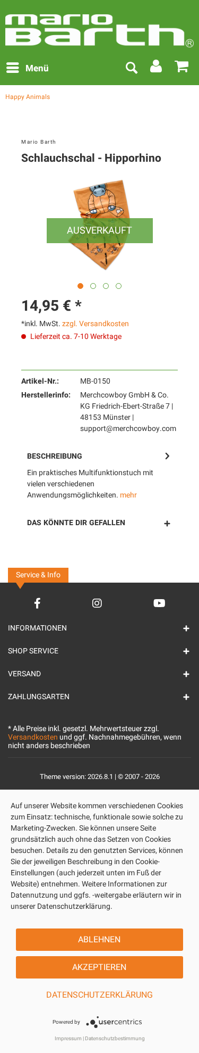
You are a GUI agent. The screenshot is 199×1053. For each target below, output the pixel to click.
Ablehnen (99, 939)
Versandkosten (33, 737)
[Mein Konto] (156, 68)
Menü (37, 68)
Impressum (68, 1038)
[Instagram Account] (97, 603)
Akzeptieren (99, 967)
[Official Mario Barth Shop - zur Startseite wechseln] (99, 26)
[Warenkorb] (182, 68)
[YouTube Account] (159, 603)
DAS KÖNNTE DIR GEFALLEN (76, 522)
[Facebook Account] (37, 603)
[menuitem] (27, 68)
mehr (128, 495)
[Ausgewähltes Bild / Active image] (80, 286)
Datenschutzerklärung (99, 995)
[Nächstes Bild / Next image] (93, 286)
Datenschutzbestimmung (115, 1038)
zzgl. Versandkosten (95, 323)
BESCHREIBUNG (54, 456)
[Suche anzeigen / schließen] (131, 68)
